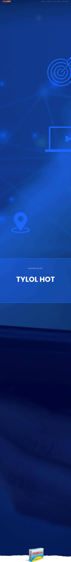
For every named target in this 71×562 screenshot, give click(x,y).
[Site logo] (7, 1)
